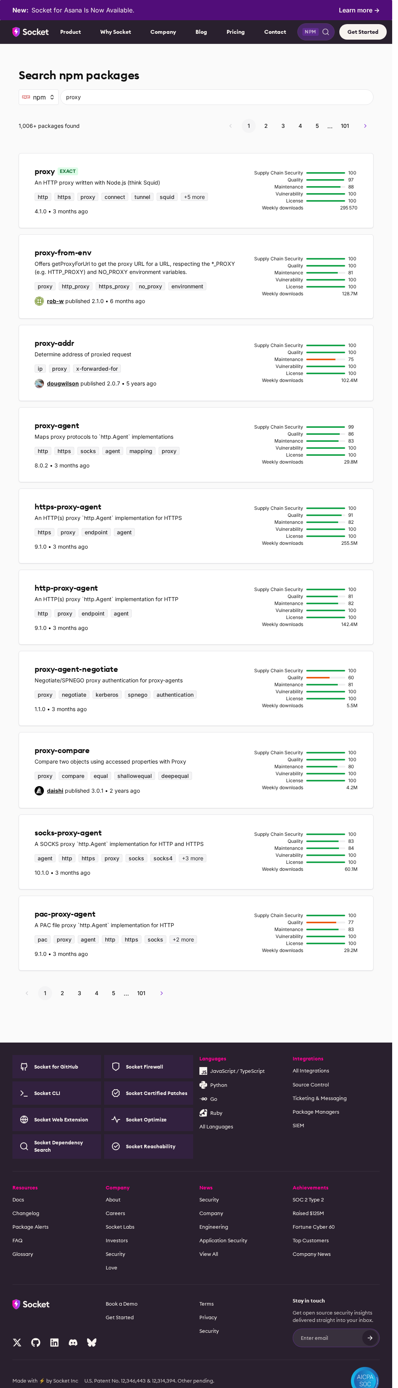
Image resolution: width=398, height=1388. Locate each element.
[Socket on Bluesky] (91, 1342)
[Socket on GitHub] (35, 1342)
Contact (275, 31)
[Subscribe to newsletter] (370, 1338)
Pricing (236, 31)
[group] (49, 301)
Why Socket (115, 31)
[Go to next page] (365, 126)
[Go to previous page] (230, 126)
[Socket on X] (17, 1342)
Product (70, 31)
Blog (201, 31)
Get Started (363, 31)
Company (163, 31)
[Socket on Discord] (73, 1342)
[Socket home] (30, 32)
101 (345, 125)
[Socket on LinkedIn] (54, 1342)
